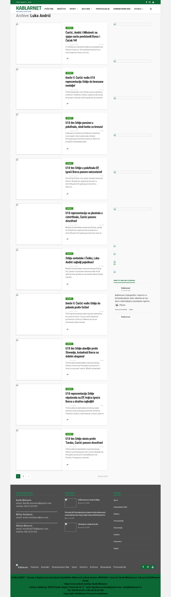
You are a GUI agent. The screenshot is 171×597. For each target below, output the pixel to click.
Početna (49, 8)
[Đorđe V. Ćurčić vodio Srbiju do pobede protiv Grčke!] (39, 314)
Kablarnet (125, 288)
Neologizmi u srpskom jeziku (88, 524)
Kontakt (45, 567)
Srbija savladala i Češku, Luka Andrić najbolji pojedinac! (82, 260)
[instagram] (149, 2)
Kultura (86, 8)
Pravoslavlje (103, 8)
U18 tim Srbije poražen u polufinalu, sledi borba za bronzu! (84, 125)
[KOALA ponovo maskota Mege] (70, 503)
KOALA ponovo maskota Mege (89, 500)
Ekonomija (118, 528)
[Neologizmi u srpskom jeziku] (70, 527)
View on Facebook (121, 309)
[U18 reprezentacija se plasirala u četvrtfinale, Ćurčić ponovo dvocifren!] (39, 224)
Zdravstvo (118, 541)
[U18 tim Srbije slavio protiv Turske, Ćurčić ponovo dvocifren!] (39, 449)
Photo (122, 305)
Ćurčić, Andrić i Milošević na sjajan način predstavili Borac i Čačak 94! (82, 36)
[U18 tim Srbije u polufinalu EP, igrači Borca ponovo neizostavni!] (39, 179)
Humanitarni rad (121, 8)
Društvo (61, 8)
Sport (73, 8)
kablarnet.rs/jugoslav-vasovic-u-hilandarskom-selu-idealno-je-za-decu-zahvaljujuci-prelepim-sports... (133, 298)
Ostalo (137, 8)
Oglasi (116, 548)
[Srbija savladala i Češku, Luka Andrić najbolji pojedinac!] (39, 269)
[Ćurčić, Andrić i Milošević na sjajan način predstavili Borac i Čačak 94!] (39, 43)
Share (131, 309)
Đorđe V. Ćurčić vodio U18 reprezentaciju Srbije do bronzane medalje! (84, 81)
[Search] (151, 8)
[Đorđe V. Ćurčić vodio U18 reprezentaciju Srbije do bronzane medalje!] (39, 88)
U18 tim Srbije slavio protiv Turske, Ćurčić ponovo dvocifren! (84, 441)
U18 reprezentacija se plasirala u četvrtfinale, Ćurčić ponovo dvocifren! (84, 217)
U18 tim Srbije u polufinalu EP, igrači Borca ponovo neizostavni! (83, 170)
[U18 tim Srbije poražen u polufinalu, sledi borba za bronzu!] (39, 133)
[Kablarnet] (22, 567)
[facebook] (146, 2)
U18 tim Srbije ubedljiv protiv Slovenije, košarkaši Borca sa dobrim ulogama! (82, 352)
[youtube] (153, 2)
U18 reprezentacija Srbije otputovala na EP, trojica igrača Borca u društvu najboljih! (82, 397)
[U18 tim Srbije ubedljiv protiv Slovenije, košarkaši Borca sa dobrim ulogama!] (39, 359)
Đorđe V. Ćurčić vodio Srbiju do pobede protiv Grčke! (82, 305)
